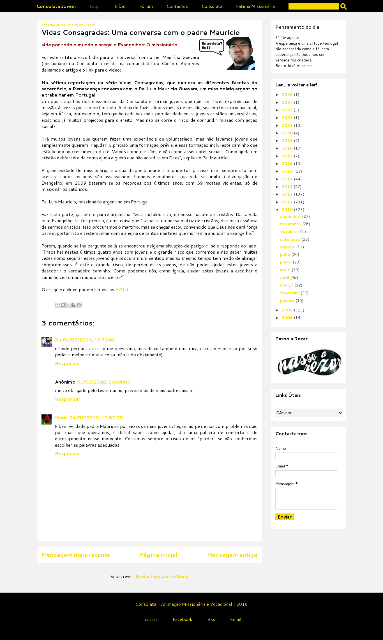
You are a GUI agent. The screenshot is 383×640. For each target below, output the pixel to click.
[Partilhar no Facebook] (73, 305)
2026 (288, 94)
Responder (67, 363)
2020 (288, 133)
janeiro (288, 300)
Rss (211, 619)
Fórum (146, 6)
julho (285, 254)
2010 (288, 209)
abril (285, 277)
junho (286, 262)
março (287, 285)
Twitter (150, 619)
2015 (288, 171)
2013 (288, 186)
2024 (288, 102)
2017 (288, 156)
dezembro (291, 216)
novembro (291, 224)
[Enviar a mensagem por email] (57, 305)
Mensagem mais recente (75, 554)
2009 (288, 310)
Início (120, 6)
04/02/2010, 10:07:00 (96, 417)
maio (286, 270)
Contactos (177, 6)
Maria (61, 417)
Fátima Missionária (255, 6)
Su (58, 339)
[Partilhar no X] (68, 305)
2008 (288, 317)
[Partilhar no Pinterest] (79, 305)
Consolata (212, 6)
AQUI (121, 289)
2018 (288, 148)
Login (95, 6)
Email (235, 619)
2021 (288, 125)
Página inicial (158, 554)
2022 (288, 117)
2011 (288, 202)
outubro (289, 231)
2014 (288, 179)
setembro (290, 239)
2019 (288, 140)
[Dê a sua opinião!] (63, 305)
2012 (288, 194)
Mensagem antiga (232, 554)
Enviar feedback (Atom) (162, 576)
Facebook (182, 619)
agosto (288, 247)
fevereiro (290, 293)
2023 (288, 110)
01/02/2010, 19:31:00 (89, 339)
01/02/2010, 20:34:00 (104, 382)
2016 (288, 163)
